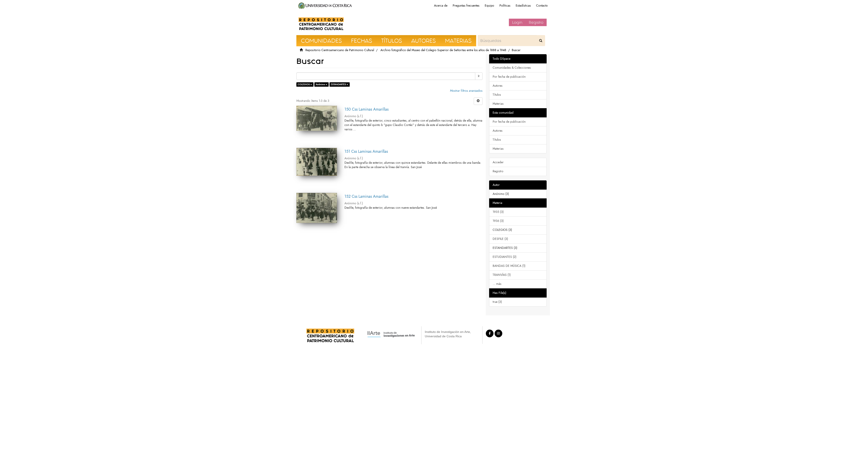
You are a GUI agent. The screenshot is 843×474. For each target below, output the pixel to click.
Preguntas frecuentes (466, 6)
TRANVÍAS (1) (502, 275)
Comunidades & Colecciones (512, 68)
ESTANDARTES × (339, 84)
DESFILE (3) (500, 239)
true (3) (497, 302)
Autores (498, 86)
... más (497, 284)
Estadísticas (523, 6)
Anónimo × (321, 84)
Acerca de (440, 6)
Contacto (542, 6)
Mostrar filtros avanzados (466, 91)
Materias (498, 104)
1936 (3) (498, 221)
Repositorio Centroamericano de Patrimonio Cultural (339, 50)
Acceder (498, 162)
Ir (479, 76)
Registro (536, 22)
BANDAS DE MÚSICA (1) (509, 266)
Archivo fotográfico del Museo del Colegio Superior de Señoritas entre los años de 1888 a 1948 (443, 50)
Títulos (497, 95)
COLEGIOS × (305, 84)
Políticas (504, 6)
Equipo (489, 6)
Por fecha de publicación (509, 77)
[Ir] (540, 40)
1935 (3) (498, 212)
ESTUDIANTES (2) (504, 257)
